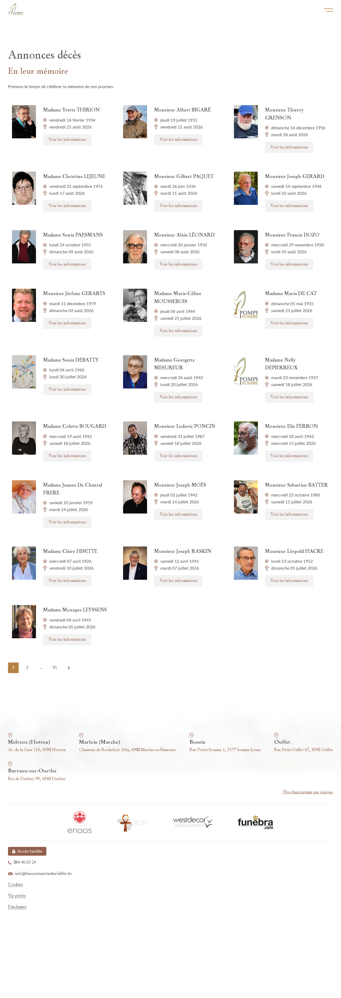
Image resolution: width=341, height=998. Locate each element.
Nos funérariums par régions (308, 792)
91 (55, 667)
